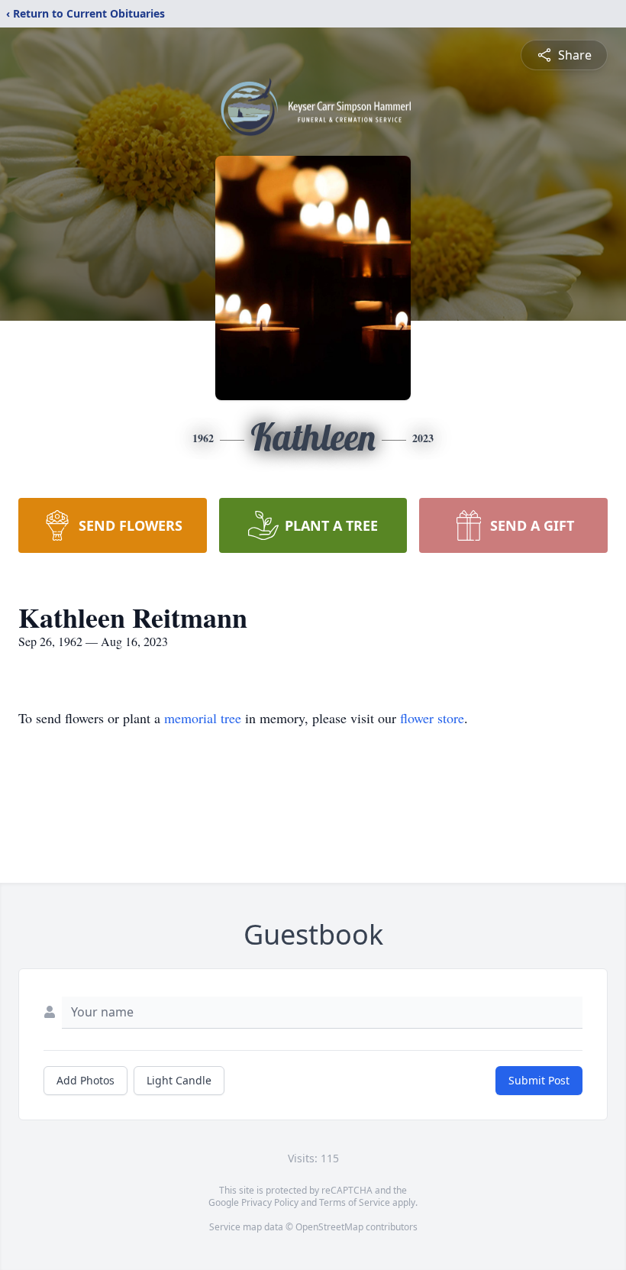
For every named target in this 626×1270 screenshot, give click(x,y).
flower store (432, 718)
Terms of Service (354, 1202)
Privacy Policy (269, 1202)
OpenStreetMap (329, 1226)
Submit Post (539, 1080)
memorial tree (202, 718)
